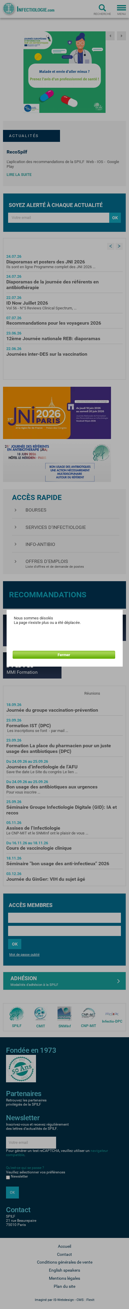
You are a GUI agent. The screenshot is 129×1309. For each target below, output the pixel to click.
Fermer (64, 655)
